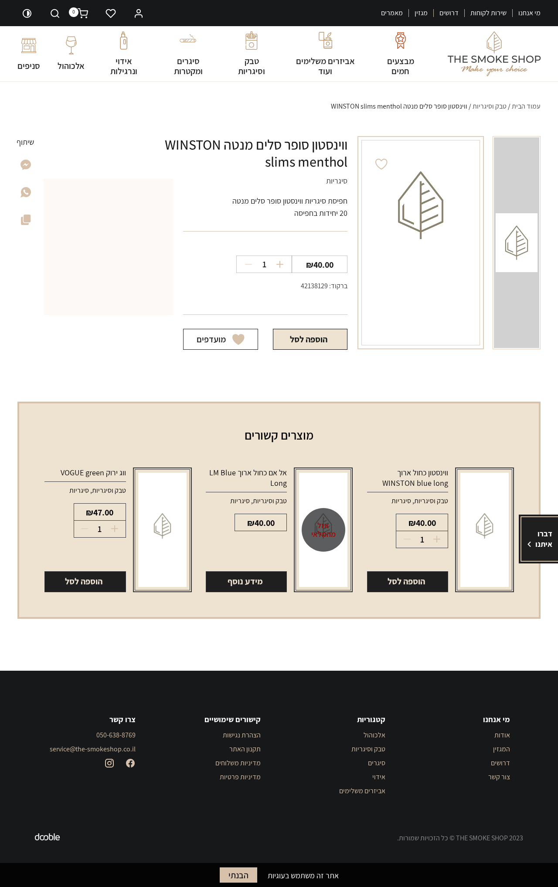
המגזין (501, 749)
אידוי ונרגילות (123, 65)
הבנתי (238, 875)
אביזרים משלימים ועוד (325, 65)
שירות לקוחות (488, 13)
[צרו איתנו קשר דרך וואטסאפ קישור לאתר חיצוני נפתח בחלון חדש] (25, 195)
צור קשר (499, 776)
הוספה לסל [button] (406, 581)
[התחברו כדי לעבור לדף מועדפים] (110, 13)
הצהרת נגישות (241, 735)
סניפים (28, 65)
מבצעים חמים (400, 65)
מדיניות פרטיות (240, 776)
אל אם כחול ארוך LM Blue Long (248, 477)
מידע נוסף (245, 581)
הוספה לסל (308, 339)
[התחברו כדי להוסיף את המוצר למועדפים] (381, 164)
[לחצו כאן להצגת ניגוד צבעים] (27, 13)
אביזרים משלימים (362, 790)
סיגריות (401, 500)
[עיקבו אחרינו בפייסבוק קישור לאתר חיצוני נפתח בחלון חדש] (130, 763)
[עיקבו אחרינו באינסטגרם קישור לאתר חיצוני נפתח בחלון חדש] (109, 763)
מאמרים (392, 13)
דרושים (449, 13)
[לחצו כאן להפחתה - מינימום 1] (245, 264)
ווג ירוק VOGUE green (93, 472)
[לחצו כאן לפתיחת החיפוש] (55, 13)
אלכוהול (71, 65)
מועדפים (211, 339)
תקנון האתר (244, 749)
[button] (138, 12)
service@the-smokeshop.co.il (93, 749)
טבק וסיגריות (251, 65)
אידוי (378, 776)
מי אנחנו (529, 13)
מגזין (421, 13)
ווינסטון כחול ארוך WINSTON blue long (415, 477)
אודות (502, 735)
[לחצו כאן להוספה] (283, 264)
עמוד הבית (526, 106)
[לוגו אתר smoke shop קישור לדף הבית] (494, 53)
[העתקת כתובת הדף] (26, 222)
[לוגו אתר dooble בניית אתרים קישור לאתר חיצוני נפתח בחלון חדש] (47, 838)
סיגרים (376, 763)
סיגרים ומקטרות (188, 65)
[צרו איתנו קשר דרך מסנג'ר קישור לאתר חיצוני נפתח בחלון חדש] (25, 167)
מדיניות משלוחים (237, 763)
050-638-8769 (116, 735)
